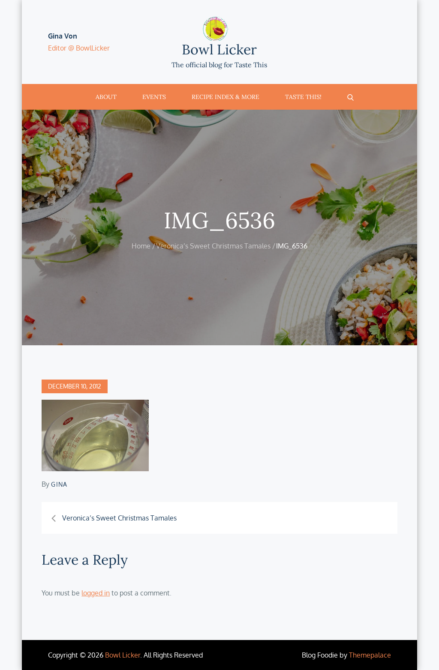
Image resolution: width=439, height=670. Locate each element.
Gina (59, 484)
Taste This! (303, 97)
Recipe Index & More (225, 97)
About (106, 97)
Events (154, 97)
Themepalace (370, 655)
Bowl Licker (219, 49)
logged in (95, 593)
